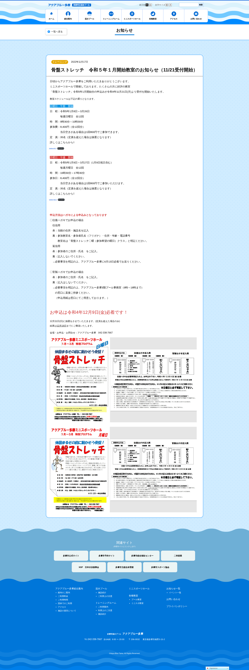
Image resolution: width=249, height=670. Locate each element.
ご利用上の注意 (105, 596)
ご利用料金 (63, 596)
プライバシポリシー (176, 606)
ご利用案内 (103, 607)
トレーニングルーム (111, 19)
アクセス (174, 19)
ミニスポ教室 (137, 603)
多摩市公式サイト (71, 556)
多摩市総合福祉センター (142, 556)
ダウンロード (60, 148)
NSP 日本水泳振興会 (89, 567)
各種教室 (153, 19)
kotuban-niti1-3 (52, 148)
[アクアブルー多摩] (69, 5)
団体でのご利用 (65, 603)
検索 (201, 5)
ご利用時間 (63, 600)
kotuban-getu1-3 (53, 199)
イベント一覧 (175, 592)
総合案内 (68, 19)
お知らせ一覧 (173, 588)
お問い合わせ (196, 19)
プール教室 (136, 599)
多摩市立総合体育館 (124, 567)
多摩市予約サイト (107, 556)
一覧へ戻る (57, 31)
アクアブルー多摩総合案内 (69, 588)
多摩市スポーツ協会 (160, 567)
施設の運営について (67, 611)
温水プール (89, 19)
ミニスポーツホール (132, 19)
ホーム (51, 19)
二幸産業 (178, 556)
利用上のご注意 (105, 610)
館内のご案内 (64, 592)
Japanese (213, 668)
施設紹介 (102, 592)
